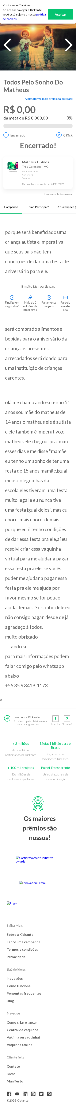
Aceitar (60, 14)
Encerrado (17, 135)
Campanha (11, 207)
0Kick (68, 135)
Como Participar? (38, 207)
